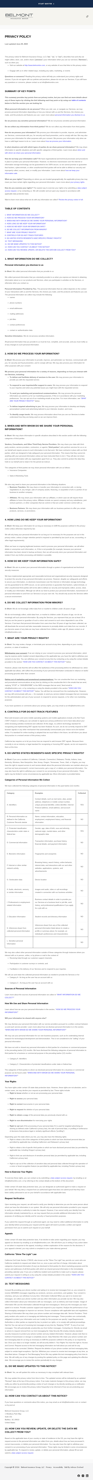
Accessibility (58, 1467)
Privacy (49, 1467)
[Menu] (87, 16)
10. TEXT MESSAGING (14, 241)
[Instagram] (83, 1476)
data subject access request (22, 1453)
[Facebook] (79, 1476)
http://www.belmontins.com (35, 65)
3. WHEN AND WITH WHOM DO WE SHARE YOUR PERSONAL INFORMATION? (36, 221)
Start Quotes (45, 4)
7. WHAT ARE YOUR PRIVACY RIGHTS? (20, 232)
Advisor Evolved (76, 1467)
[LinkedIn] (87, 1476)
